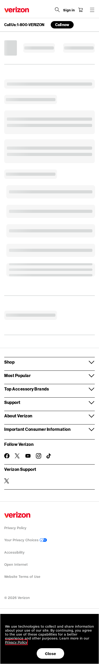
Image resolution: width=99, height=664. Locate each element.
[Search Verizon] (57, 10)
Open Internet (16, 565)
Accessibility (14, 552)
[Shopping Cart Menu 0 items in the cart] (80, 10)
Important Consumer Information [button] (37, 429)
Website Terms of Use (22, 577)
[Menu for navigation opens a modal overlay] (92, 10)
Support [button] (12, 402)
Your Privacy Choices (22, 540)
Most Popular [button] (17, 375)
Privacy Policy (15, 528)
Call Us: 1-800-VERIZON (24, 25)
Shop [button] (9, 361)
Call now (62, 24)
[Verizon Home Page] (16, 9)
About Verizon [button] (18, 415)
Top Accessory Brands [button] (26, 388)
